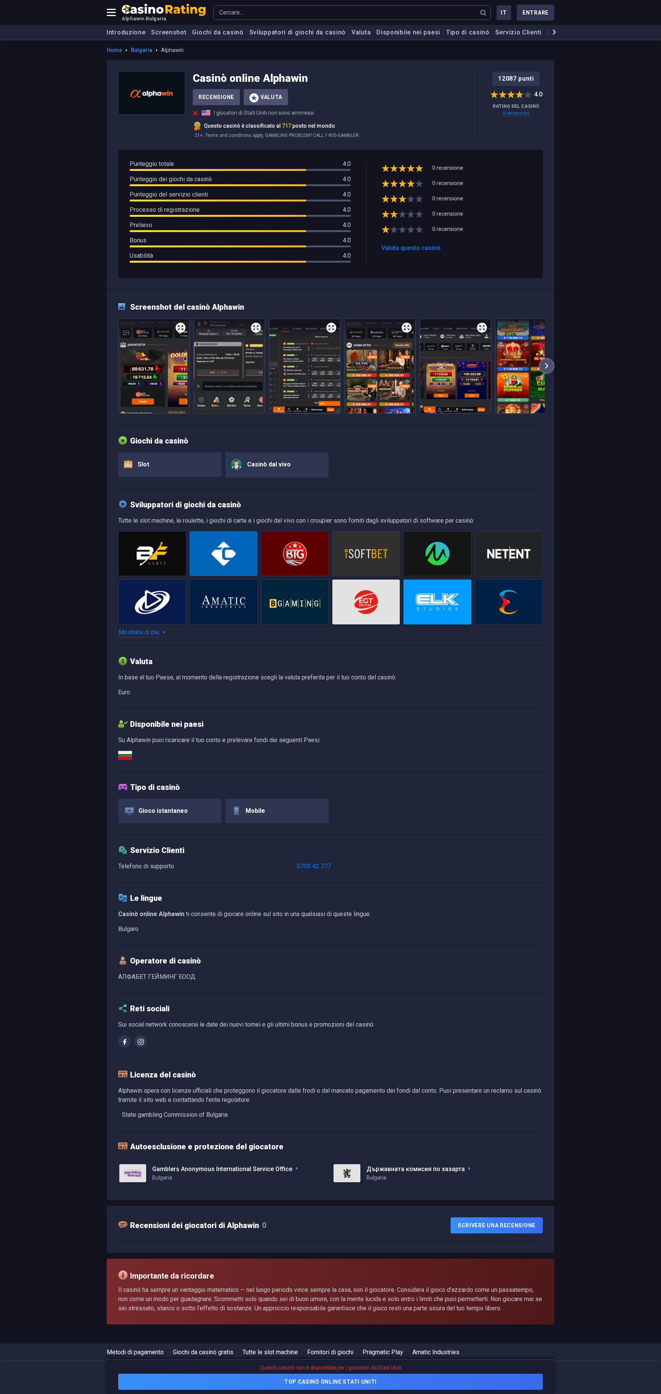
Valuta (361, 32)
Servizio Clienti (518, 32)
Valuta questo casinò (411, 248)
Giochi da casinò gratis (203, 1352)
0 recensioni (516, 113)
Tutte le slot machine (270, 1352)
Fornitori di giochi (330, 1352)
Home (114, 50)
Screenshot (168, 32)
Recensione (216, 97)
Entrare (536, 13)
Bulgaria (141, 50)
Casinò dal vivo (268, 464)
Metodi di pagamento (135, 1352)
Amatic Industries (435, 1352)
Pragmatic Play (383, 1352)
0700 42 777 (314, 866)
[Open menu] (111, 12)
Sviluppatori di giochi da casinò (297, 32)
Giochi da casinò (217, 32)
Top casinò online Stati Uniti (330, 1382)
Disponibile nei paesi (408, 32)
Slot (142, 464)
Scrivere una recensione (497, 1225)
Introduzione (126, 32)
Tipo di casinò (468, 32)
